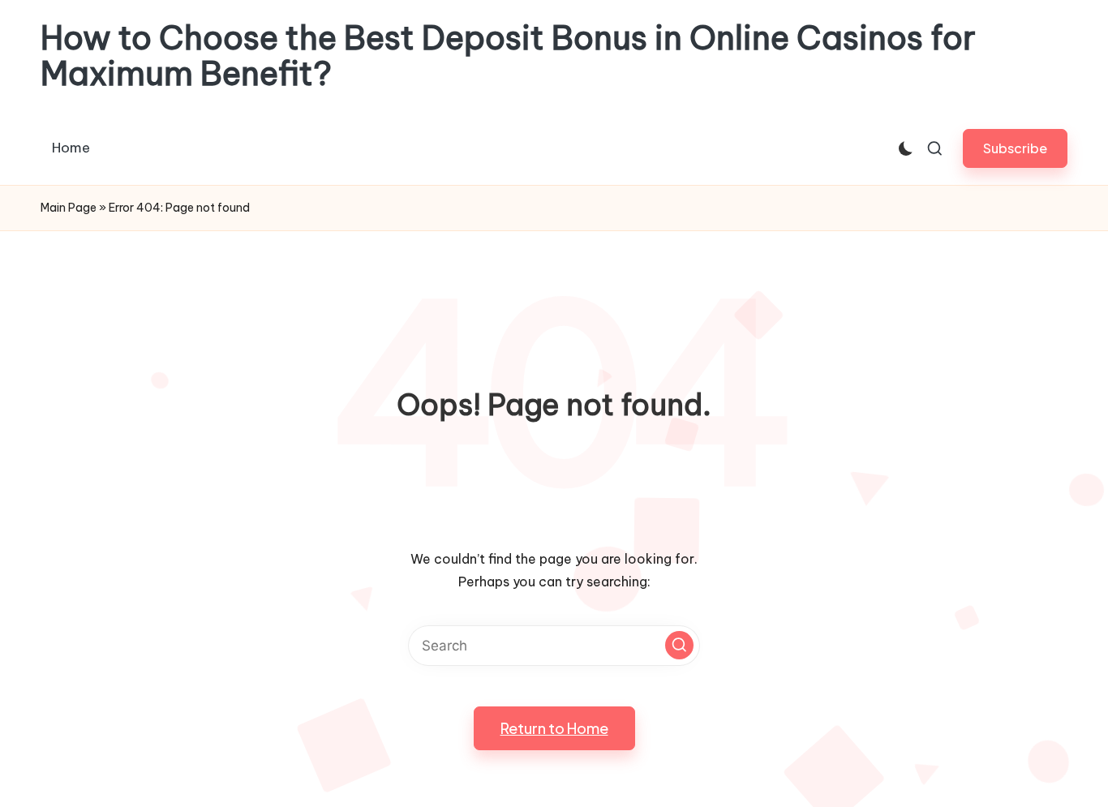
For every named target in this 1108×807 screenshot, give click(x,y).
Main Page (69, 207)
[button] (1015, 148)
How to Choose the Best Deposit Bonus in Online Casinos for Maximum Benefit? (508, 56)
